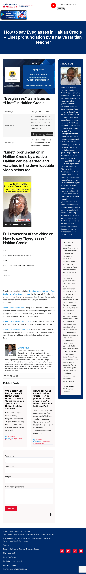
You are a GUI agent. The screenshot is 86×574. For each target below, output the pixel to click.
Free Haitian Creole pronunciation (17, 321)
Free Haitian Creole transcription (16, 329)
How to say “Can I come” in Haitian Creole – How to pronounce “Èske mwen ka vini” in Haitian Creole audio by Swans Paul (43, 398)
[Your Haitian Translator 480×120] (18, 2)
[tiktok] (75, 551)
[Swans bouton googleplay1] (13, 11)
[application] (42, 134)
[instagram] (68, 551)
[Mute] (47, 134)
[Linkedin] (17, 376)
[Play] (34, 134)
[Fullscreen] (29, 224)
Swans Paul (11, 436)
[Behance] (8, 376)
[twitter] (62, 551)
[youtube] (81, 551)
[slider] (50, 134)
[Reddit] (11, 376)
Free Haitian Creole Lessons (13, 439)
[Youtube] (5, 376)
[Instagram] (14, 376)
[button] (17, 201)
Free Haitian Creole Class (13, 308)
